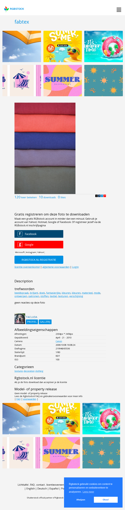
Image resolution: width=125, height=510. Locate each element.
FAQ (18, 399)
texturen (63, 296)
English (30, 488)
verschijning (76, 296)
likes (63, 197)
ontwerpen (20, 296)
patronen (33, 296)
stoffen (44, 296)
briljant (34, 293)
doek (42, 293)
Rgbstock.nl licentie (29, 378)
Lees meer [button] (88, 492)
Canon (59, 341)
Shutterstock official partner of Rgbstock (45, 497)
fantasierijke (53, 293)
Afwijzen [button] (80, 499)
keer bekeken (29, 197)
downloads (49, 197)
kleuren (66, 293)
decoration (29, 371)
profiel (32, 321)
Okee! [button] (106, 499)
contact (40, 484)
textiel (53, 296)
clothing (39, 371)
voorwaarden (29, 399)
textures (18, 371)
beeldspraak (21, 293)
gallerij (45, 321)
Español (54, 488)
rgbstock (17, 9)
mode (97, 293)
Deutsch (42, 488)
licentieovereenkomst (58, 484)
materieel (87, 293)
